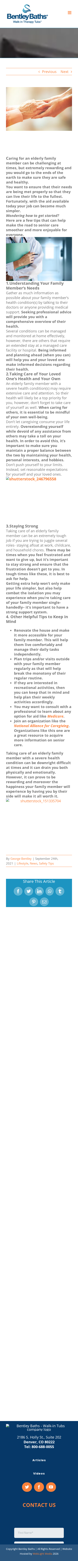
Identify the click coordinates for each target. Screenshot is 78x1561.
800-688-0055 (43, 1446)
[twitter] (27, 1487)
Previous (49, 71)
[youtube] (51, 1487)
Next (64, 71)
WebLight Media (42, 1553)
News (33, 863)
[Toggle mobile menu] (70, 13)
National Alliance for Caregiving (41, 725)
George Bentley (21, 859)
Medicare (55, 716)
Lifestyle (22, 863)
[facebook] (39, 1487)
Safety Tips (46, 863)
